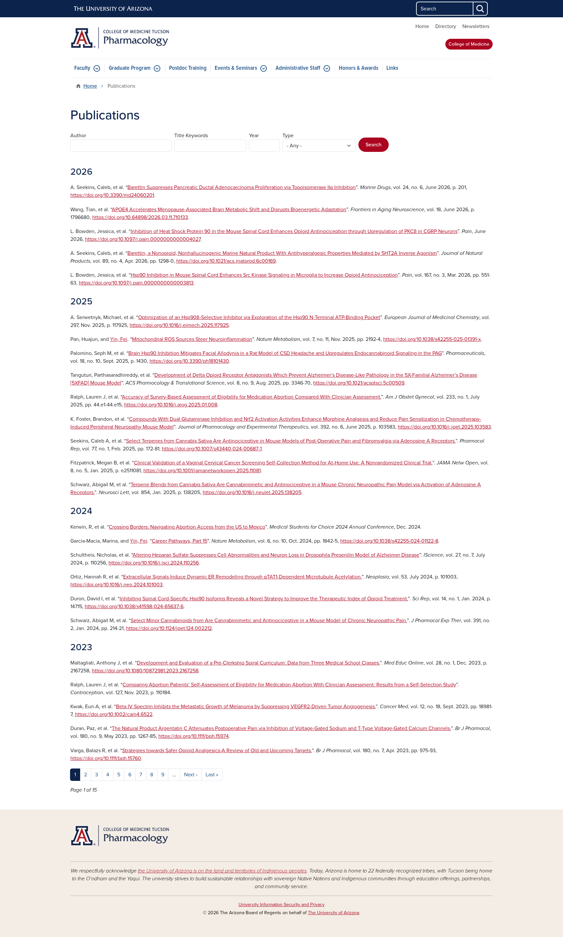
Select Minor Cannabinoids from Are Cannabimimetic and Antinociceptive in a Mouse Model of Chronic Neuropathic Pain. (269, 620)
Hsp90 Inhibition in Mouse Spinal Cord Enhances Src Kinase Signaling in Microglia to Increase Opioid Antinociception (264, 275)
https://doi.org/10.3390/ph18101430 (189, 361)
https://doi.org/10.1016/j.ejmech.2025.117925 (179, 325)
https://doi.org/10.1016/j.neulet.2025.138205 (252, 492)
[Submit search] (480, 9)
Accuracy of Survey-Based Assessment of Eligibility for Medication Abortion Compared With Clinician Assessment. (251, 397)
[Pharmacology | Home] (138, 38)
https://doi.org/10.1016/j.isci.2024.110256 (153, 563)
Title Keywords (191, 135)
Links (392, 68)
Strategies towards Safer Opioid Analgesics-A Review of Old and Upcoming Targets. (217, 750)
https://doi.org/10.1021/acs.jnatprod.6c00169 (226, 261)
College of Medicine (469, 44)
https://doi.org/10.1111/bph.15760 (105, 758)
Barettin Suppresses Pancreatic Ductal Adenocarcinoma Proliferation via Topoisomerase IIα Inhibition (241, 187)
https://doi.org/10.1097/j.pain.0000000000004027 (142, 239)
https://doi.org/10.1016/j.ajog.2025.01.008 (170, 405)
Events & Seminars (236, 68)
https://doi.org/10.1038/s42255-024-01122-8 (389, 541)
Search (374, 144)
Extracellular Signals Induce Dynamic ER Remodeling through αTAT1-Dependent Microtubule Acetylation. (242, 577)
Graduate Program (130, 68)
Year (254, 135)
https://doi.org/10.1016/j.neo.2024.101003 (116, 584)
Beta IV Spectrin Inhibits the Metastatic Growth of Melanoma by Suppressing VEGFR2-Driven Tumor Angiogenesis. (246, 706)
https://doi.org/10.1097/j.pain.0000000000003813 (136, 283)
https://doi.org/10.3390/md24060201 (112, 195)
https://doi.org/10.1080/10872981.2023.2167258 (145, 670)
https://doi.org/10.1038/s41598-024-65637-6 (134, 606)
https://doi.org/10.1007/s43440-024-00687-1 (212, 449)
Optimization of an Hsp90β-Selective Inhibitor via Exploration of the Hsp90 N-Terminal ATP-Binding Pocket (259, 317)
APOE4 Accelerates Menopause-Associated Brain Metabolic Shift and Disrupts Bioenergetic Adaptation (229, 209)
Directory (445, 26)
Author (78, 135)
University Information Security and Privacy (281, 904)
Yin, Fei (118, 339)
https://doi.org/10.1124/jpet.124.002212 (169, 628)
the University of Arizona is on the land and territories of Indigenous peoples (222, 871)
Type (288, 135)
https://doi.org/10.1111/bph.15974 (193, 736)
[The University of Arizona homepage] (113, 9)
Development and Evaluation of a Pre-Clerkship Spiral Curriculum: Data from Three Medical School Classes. (258, 663)
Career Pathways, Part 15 (179, 541)
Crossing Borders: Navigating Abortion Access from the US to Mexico (187, 527)
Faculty (82, 68)
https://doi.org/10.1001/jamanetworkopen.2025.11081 (202, 470)
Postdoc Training (188, 68)
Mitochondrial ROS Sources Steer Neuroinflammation (192, 339)
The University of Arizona (333, 912)
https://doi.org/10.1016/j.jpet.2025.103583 (444, 427)
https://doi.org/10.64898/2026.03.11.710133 (140, 217)
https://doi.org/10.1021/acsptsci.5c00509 (358, 383)
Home (422, 26)
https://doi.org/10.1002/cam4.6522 (113, 714)
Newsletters (475, 26)
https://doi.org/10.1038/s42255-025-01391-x (432, 339)
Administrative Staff (298, 68)
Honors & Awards (358, 68)
